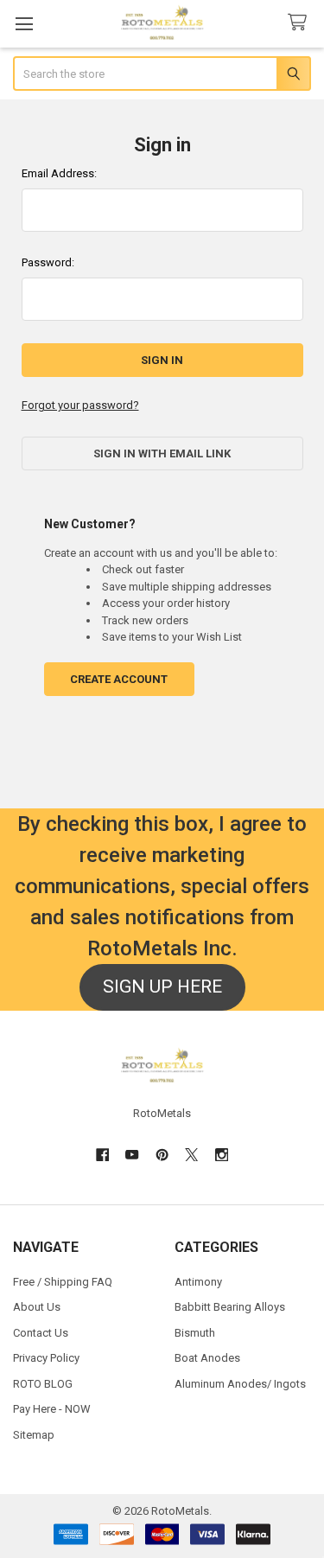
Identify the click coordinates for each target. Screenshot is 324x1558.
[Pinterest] (162, 1154)
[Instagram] (221, 1154)
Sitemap (33, 1434)
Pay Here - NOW (52, 1408)
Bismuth (195, 1332)
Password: (48, 262)
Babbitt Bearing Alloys (230, 1306)
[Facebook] (102, 1154)
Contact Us (40, 1332)
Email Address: (59, 173)
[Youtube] (131, 1154)
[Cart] (300, 23)
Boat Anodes (207, 1357)
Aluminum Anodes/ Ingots (240, 1383)
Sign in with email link (162, 453)
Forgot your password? (80, 405)
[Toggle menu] (24, 24)
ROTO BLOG (43, 1383)
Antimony (198, 1281)
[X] (191, 1154)
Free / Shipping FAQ (62, 1281)
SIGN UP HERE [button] (162, 986)
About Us (36, 1306)
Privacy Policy (46, 1357)
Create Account (119, 679)
